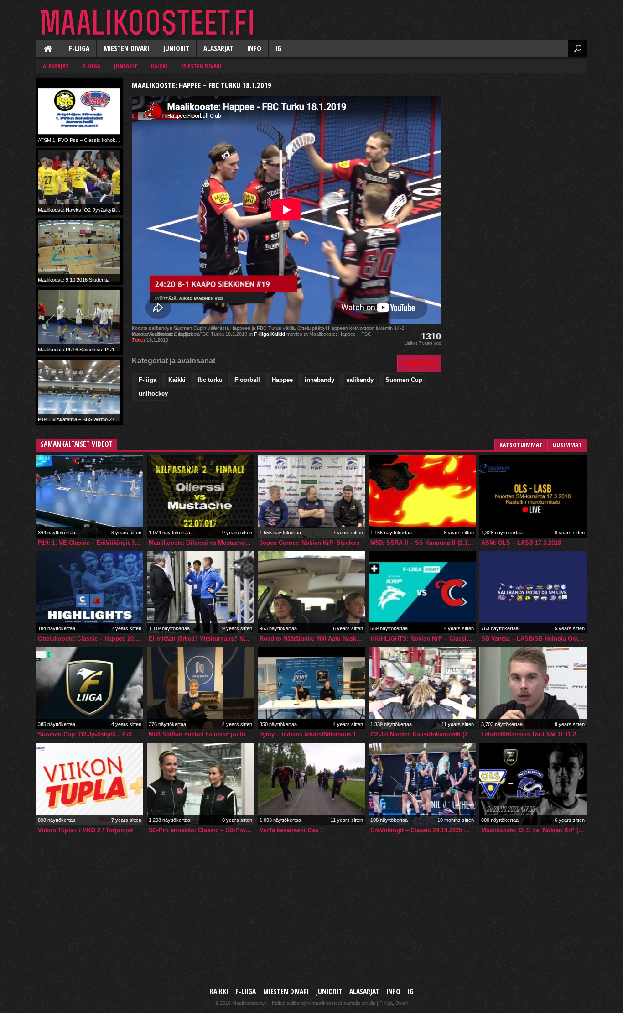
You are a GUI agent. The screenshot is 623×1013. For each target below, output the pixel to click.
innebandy (319, 379)
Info (254, 48)
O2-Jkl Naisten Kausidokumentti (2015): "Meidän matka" (423, 734)
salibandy (360, 379)
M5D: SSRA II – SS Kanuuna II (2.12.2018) (423, 542)
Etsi (577, 48)
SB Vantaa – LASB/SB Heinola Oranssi (534, 638)
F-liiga (79, 48)
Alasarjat (218, 48)
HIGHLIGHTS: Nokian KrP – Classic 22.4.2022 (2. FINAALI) (423, 638)
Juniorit (176, 48)
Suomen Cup (403, 379)
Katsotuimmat (521, 444)
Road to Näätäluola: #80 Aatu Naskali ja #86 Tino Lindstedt (312, 638)
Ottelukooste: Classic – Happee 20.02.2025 (90, 638)
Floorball (247, 379)
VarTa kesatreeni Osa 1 (291, 830)
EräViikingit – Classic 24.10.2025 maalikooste (423, 830)
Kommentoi (419, 363)
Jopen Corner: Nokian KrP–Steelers (309, 542)
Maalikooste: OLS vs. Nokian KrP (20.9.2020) (534, 830)
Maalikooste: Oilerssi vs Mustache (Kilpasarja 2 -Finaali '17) (201, 542)
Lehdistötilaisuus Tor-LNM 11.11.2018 (533, 734)
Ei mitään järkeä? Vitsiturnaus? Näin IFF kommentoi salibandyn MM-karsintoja (201, 638)
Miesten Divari (126, 48)
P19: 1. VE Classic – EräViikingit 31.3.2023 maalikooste (90, 542)
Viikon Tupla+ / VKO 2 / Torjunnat (85, 830)
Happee (282, 379)
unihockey (153, 393)
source (139, 340)
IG (278, 48)
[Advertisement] (518, 135)
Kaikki (49, 49)
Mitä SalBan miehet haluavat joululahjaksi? (201, 734)
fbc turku (210, 379)
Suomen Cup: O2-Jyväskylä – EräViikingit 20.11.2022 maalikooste (90, 734)
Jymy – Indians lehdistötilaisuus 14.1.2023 (312, 734)
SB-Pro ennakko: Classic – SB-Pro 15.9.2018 (201, 830)
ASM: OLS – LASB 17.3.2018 (521, 542)
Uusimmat (567, 444)
